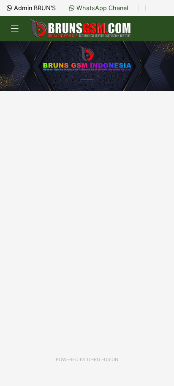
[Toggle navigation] (14, 29)
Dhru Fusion (102, 359)
